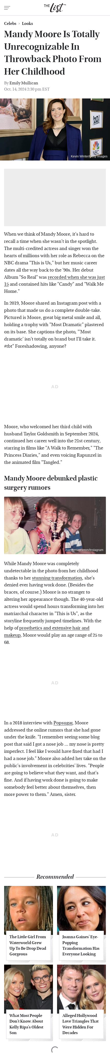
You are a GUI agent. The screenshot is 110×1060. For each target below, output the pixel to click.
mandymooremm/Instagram (84, 550)
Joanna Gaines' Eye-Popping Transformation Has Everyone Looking (81, 945)
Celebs (10, 24)
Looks (27, 24)
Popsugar (62, 723)
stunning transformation (57, 578)
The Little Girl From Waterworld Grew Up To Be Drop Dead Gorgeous (27, 945)
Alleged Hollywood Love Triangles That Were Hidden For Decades (80, 1024)
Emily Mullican (23, 83)
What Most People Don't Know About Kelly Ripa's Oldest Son (26, 1024)
